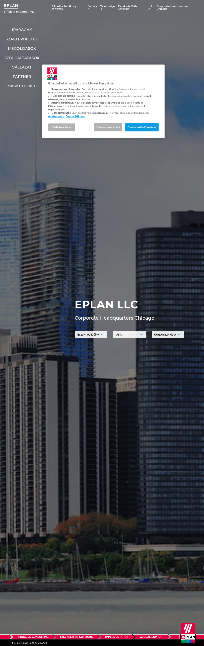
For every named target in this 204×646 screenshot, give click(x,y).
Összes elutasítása (108, 127)
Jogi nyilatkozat (75, 116)
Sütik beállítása (61, 127)
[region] (103, 101)
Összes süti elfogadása (142, 127)
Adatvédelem (56, 116)
